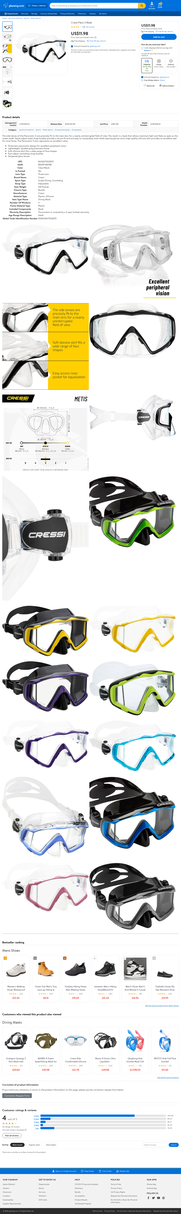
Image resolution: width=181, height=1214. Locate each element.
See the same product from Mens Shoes (162, 1005)
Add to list (150, 85)
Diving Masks (76, 130)
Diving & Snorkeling (62, 130)
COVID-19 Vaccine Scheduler (86, 1184)
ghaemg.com (95, 46)
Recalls (77, 1192)
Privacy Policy (116, 1188)
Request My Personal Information (124, 1196)
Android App (152, 1188)
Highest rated (34, 1145)
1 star (37, 1128)
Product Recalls (81, 1199)
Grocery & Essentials (49, 13)
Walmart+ (43, 1196)
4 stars (36, 1119)
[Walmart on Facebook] (148, 1198)
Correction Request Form (17, 1095)
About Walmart (9, 1184)
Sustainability (8, 1199)
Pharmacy (82, 13)
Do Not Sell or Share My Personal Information (134, 1211)
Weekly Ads (124, 1171)
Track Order (107, 1171)
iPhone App (151, 1184)
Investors (6, 1196)
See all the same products (168, 1077)
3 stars (36, 1122)
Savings (34, 13)
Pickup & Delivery (67, 13)
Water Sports (36, 18)
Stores (41, 1188)
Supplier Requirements (12, 1203)
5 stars (36, 1116)
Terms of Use (116, 1184)
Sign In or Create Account (66, 1171)
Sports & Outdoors (15, 18)
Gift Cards (43, 1199)
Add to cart (159, 36)
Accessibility (80, 1196)
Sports (26, 18)
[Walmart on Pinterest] (163, 1198)
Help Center (89, 1171)
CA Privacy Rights (118, 1192)
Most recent (17, 1145)
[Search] (142, 5)
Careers (93, 13)
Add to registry (168, 85)
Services (24, 13)
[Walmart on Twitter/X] (153, 1198)
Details (162, 80)
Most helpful (51, 1145)
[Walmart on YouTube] (158, 1198)
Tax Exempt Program (83, 1203)
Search (173, 1145)
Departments (12, 13)
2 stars (36, 1125)
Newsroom (7, 1192)
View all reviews (12, 1135)
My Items (103, 13)
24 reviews (90, 27)
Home (4, 18)
